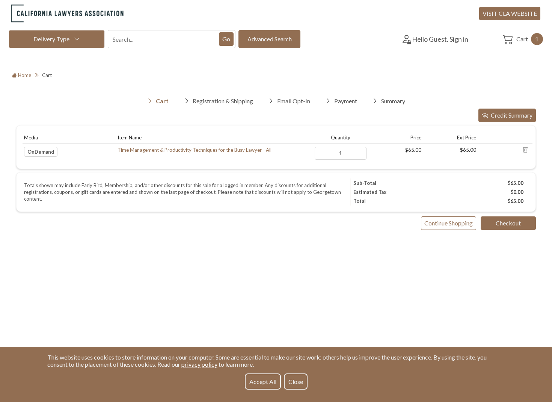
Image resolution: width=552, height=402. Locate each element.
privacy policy (199, 364)
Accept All (262, 381)
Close (295, 381)
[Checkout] (508, 223)
